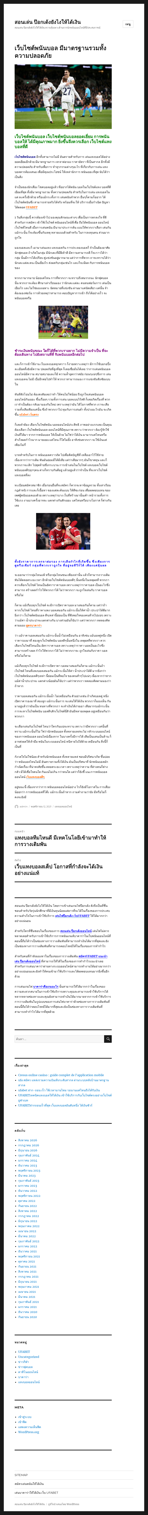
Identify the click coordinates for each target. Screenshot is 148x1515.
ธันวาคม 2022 (27, 1190)
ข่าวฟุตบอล (25, 1367)
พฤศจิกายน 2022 (29, 1196)
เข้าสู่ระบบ (24, 1417)
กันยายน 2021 (27, 1266)
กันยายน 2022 (27, 1206)
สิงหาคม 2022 (27, 1211)
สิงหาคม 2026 (27, 1140)
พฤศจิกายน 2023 (29, 1170)
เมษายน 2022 (27, 1231)
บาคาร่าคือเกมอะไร (45, 986)
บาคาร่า (23, 1377)
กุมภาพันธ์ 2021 (28, 1302)
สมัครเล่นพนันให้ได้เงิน (29, 1484)
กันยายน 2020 (27, 1317)
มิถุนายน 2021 (27, 1281)
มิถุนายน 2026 (27, 1150)
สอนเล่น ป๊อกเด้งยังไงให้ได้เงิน (48, 22)
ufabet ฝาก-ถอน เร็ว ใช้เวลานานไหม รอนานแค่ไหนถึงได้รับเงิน (59, 1090)
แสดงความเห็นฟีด (29, 1427)
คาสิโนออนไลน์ (28, 1372)
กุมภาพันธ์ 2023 (28, 1180)
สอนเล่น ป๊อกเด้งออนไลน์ (76, 931)
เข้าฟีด (22, 1422)
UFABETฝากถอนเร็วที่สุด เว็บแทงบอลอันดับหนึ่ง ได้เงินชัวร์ (55, 1105)
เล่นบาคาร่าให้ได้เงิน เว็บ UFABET (36, 1492)
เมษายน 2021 (27, 1291)
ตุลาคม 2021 (26, 1261)
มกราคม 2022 (27, 1246)
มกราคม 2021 (27, 1307)
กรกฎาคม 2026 (28, 1145)
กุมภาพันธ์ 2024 (28, 1155)
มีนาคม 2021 (26, 1297)
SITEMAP (21, 1475)
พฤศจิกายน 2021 (29, 1256)
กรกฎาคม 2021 (28, 1276)
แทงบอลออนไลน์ (63, 806)
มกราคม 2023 (27, 1185)
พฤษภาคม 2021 (28, 1286)
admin (24, 806)
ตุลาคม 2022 (26, 1201)
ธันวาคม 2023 (27, 1165)
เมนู (128, 24)
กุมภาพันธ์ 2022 (28, 1241)
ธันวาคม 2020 (27, 1312)
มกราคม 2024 (27, 1160)
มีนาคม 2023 (27, 1175)
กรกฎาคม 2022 (28, 1216)
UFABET (24, 1352)
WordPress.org (28, 1432)
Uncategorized (28, 1357)
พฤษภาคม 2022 (29, 1226)
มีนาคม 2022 (27, 1236)
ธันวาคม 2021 (27, 1251)
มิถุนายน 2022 (27, 1221)
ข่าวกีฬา (23, 1362)
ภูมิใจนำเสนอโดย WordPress (63, 1504)
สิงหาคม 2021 (27, 1271)
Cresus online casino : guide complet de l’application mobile (61, 1075)
